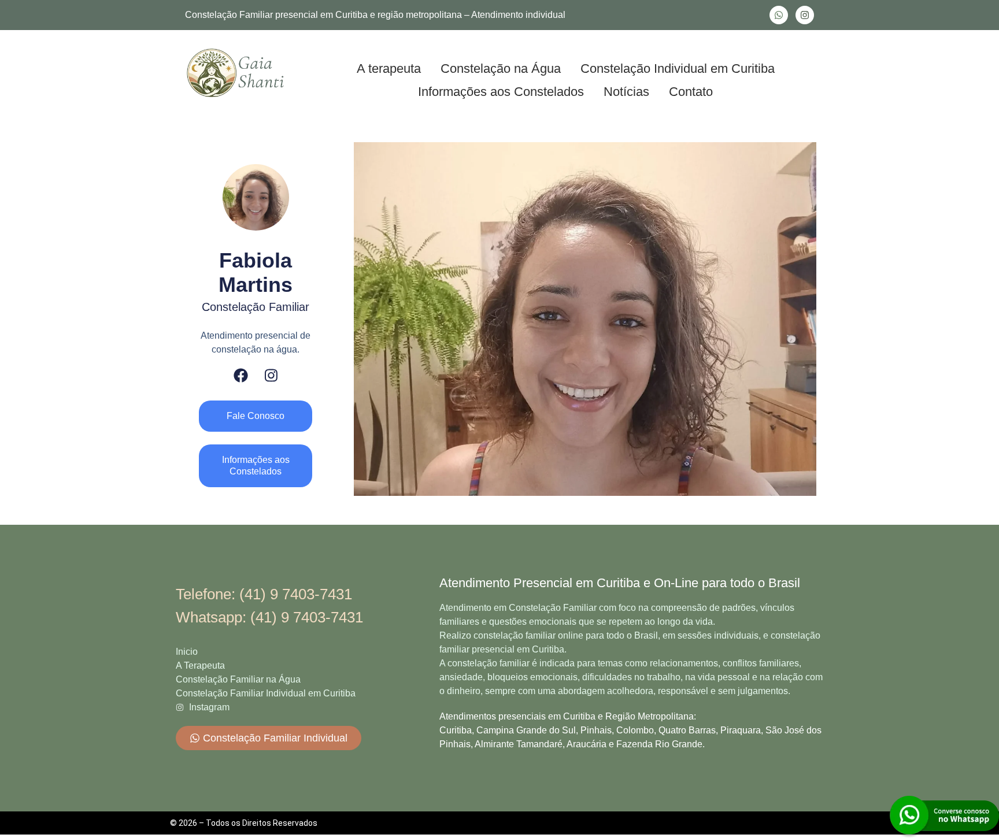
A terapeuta (389, 68)
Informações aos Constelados (501, 91)
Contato (691, 91)
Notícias (626, 91)
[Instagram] (805, 15)
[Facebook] (241, 375)
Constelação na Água (501, 68)
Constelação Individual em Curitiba (677, 68)
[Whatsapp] (778, 15)
